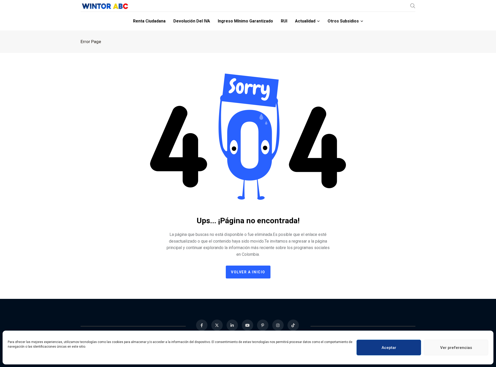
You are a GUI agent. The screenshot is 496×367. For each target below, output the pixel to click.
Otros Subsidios (343, 21)
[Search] (412, 6)
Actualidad (305, 21)
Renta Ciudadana (149, 21)
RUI (284, 21)
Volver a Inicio (248, 272)
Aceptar (389, 347)
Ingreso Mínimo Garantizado (245, 21)
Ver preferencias (456, 347)
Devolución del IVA (191, 21)
